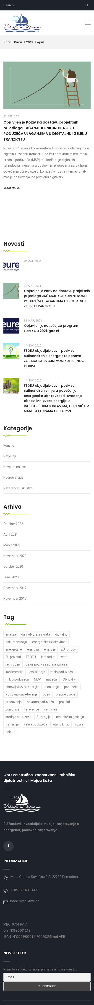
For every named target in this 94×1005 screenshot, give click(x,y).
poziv (47, 694)
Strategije (44, 717)
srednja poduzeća (18, 717)
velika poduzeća (35, 724)
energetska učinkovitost (49, 642)
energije (50, 649)
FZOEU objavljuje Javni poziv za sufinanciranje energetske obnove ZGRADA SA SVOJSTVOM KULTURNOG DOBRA (54, 358)
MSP (37, 679)
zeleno (10, 732)
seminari (50, 709)
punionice (12, 709)
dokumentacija (16, 642)
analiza (10, 634)
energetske (13, 649)
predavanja (13, 702)
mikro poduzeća (17, 679)
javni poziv (13, 664)
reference (32, 709)
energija (33, 649)
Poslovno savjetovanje (21, 694)
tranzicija (12, 724)
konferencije (14, 672)
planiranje (52, 687)
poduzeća (71, 687)
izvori (63, 657)
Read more (11, 188)
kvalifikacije (37, 672)
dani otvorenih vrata (35, 634)
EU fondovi (68, 649)
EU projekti (13, 657)
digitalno (61, 634)
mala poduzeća (61, 672)
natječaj (51, 679)
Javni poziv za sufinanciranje (46, 664)
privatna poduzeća (40, 702)
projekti (64, 702)
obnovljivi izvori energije (22, 687)
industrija (47, 657)
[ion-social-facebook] (8, 846)
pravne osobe (66, 694)
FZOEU (31, 657)
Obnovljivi (69, 679)
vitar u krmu (61, 724)
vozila (79, 724)
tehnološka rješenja (70, 717)
